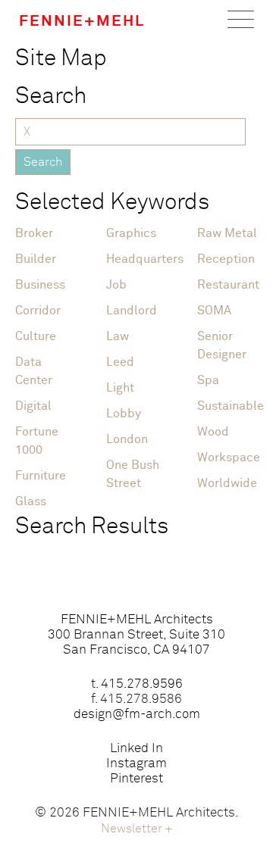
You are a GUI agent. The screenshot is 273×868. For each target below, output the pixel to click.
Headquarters (136, 259)
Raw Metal (227, 233)
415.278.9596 (142, 684)
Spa (208, 380)
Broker (34, 233)
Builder (35, 259)
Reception (226, 259)
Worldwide (227, 483)
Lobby (123, 413)
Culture (35, 336)
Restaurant (227, 285)
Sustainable (227, 406)
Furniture (40, 476)
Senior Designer (221, 345)
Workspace (227, 457)
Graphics (131, 233)
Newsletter (137, 829)
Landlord (131, 310)
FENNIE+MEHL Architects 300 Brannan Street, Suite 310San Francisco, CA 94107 (136, 635)
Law (117, 336)
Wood (213, 432)
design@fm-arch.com (137, 714)
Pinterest (136, 779)
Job (116, 285)
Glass (30, 501)
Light (120, 388)
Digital (33, 406)
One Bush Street (132, 474)
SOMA (214, 310)
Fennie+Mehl (82, 21)
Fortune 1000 (36, 441)
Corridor (38, 310)
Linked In (136, 748)
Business (40, 285)
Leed (120, 362)
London (127, 439)
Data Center (33, 371)
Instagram (136, 763)
